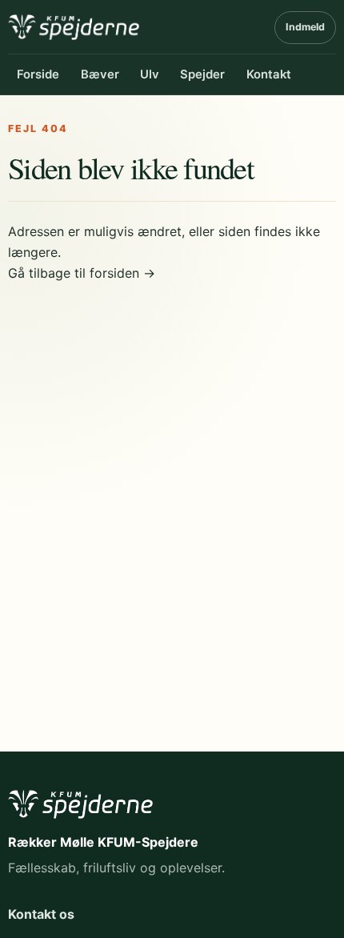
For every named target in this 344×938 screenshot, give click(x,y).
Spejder (202, 74)
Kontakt (268, 74)
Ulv (149, 74)
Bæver (100, 74)
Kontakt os (41, 914)
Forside (38, 74)
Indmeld (305, 27)
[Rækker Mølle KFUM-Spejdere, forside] (73, 27)
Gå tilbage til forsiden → (81, 273)
